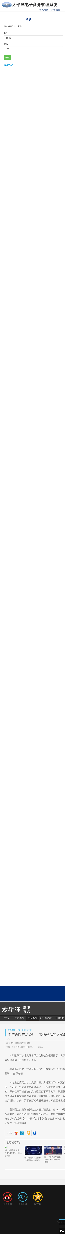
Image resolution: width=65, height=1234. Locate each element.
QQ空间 (37, 1204)
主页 (18, 1030)
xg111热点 (58, 1018)
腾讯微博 (22, 1204)
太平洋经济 (45, 1018)
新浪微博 (7, 1204)
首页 (6, 1018)
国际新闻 (32, 1018)
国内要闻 (19, 1018)
